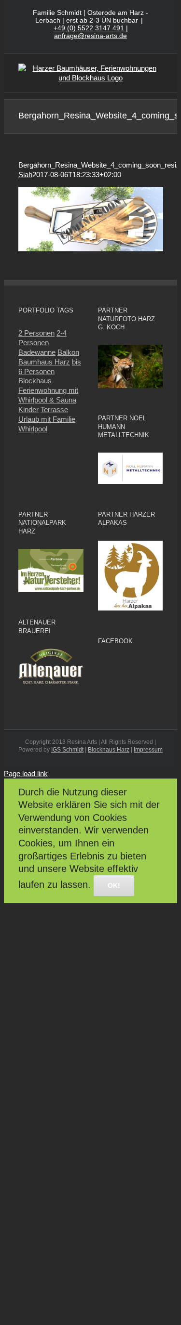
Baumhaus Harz (44, 362)
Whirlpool (32, 429)
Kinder (28, 409)
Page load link (26, 773)
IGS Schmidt (67, 749)
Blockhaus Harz (108, 749)
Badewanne (37, 352)
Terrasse (54, 409)
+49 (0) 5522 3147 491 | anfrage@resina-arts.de (91, 31)
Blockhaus (35, 381)
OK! (114, 885)
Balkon (68, 352)
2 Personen (36, 333)
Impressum (148, 749)
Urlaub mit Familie (46, 419)
